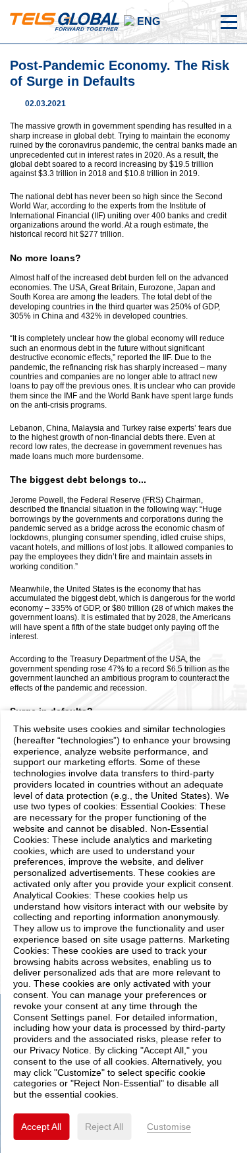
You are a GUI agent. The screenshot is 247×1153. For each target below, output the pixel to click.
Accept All (41, 1126)
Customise (169, 1126)
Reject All (104, 1126)
